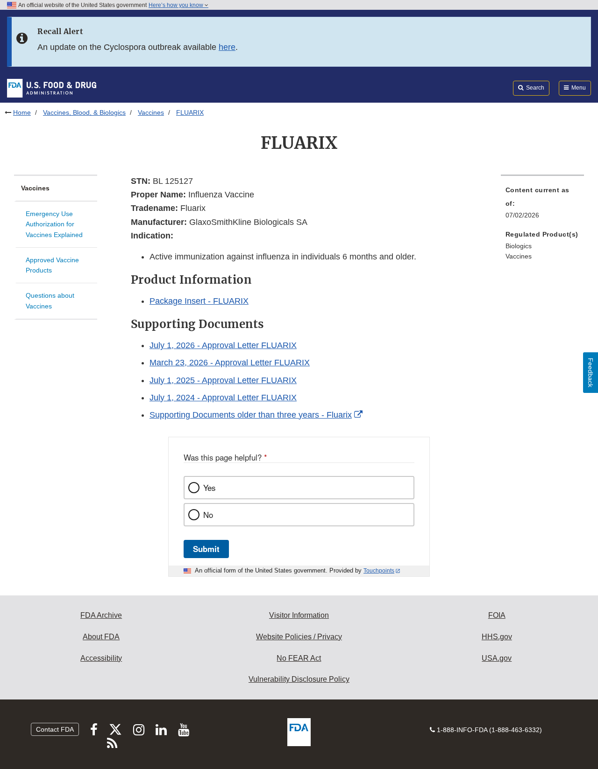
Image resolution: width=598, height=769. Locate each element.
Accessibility (101, 658)
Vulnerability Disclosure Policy (299, 679)
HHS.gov (497, 637)
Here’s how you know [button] (177, 5)
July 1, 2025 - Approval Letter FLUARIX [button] (223, 380)
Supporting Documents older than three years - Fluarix (251, 414)
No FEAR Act (299, 658)
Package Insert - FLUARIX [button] (199, 301)
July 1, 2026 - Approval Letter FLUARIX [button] (223, 345)
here (227, 47)
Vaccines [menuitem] (518, 256)
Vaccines (151, 112)
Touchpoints (378, 570)
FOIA (496, 615)
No (208, 514)
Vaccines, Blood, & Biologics (84, 112)
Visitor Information (299, 615)
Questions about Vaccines (50, 301)
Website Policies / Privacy (299, 637)
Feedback (590, 372)
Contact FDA (55, 729)
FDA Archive (101, 615)
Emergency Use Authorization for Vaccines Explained (54, 224)
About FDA (101, 637)
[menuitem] (542, 205)
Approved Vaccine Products (52, 265)
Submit (206, 548)
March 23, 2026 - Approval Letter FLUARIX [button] (230, 362)
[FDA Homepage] (51, 87)
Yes (209, 487)
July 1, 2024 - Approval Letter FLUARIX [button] (223, 397)
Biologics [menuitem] (518, 246)
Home (22, 112)
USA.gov (497, 658)
